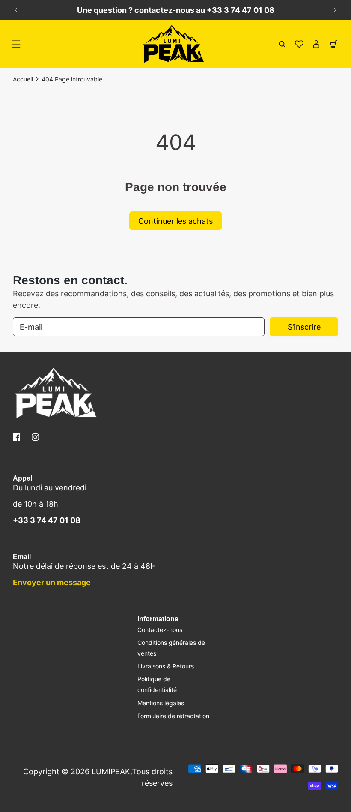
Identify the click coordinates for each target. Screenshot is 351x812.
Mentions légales (160, 703)
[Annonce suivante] (335, 9)
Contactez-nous (159, 629)
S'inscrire (304, 326)
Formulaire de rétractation (173, 715)
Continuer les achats (175, 221)
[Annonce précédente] (15, 9)
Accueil (23, 79)
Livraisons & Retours (165, 666)
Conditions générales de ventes (171, 648)
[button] (16, 44)
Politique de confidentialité (157, 684)
